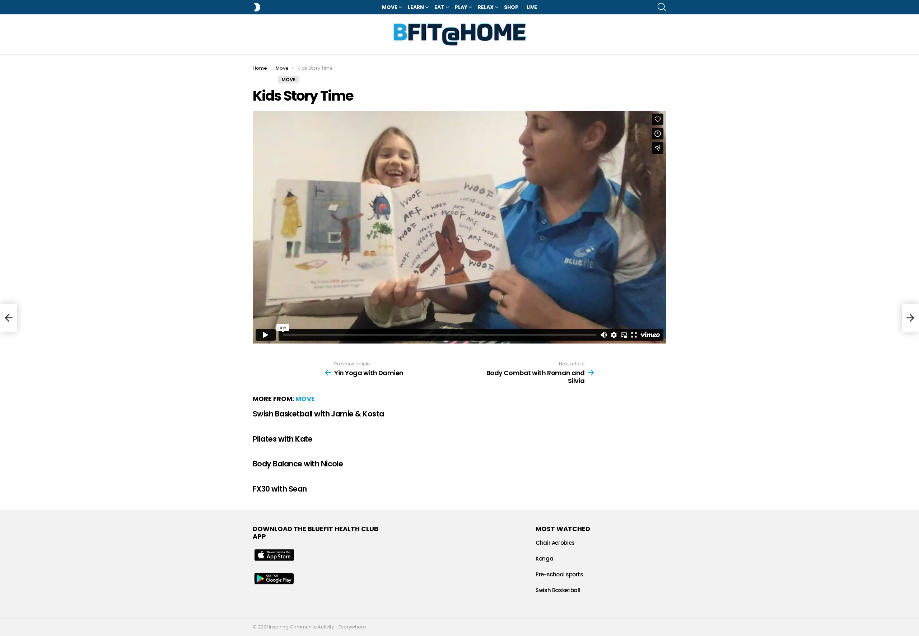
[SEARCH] (662, 7)
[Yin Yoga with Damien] (8, 318)
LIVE (532, 7)
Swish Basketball (558, 590)
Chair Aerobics (555, 543)
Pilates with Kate (282, 439)
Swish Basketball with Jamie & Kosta (318, 414)
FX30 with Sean (280, 489)
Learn (416, 7)
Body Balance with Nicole (298, 463)
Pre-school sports (559, 574)
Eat (439, 7)
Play (461, 7)
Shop (511, 7)
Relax (486, 7)
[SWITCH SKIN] (257, 7)
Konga (544, 558)
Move (389, 7)
